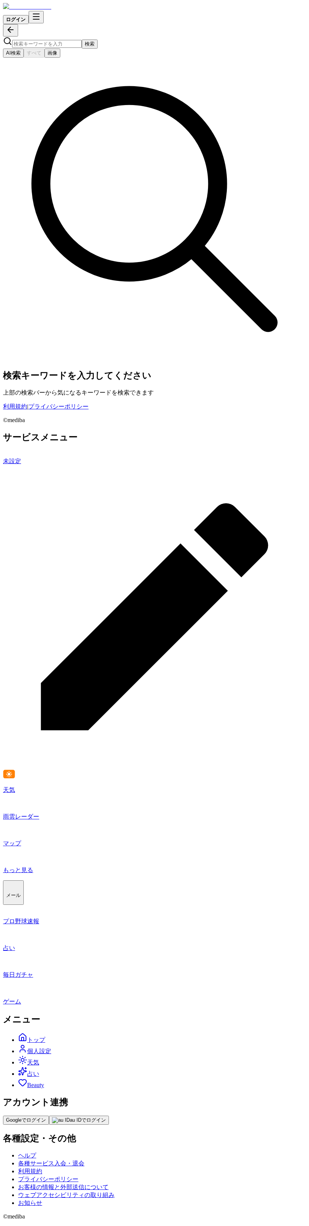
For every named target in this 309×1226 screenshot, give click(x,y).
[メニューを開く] (36, 17)
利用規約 (15, 406)
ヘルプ (27, 1155)
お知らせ (30, 1203)
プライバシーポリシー (58, 406)
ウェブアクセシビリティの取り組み (66, 1195)
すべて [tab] (34, 53)
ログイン (16, 19)
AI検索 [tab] (13, 53)
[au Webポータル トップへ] (27, 6)
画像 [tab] (52, 53)
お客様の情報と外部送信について (63, 1187)
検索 (90, 44)
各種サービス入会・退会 (51, 1163)
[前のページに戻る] (10, 30)
